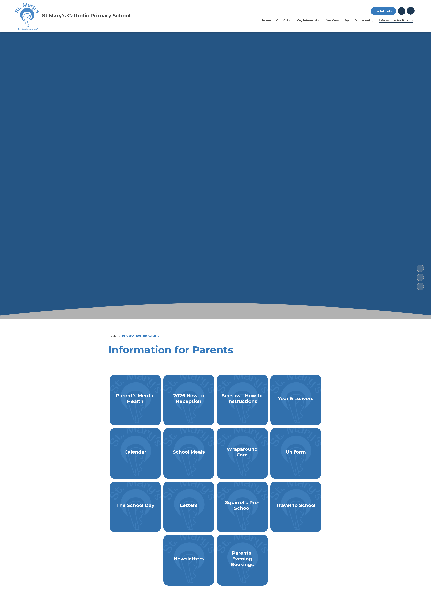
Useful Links (383, 11)
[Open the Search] (401, 11)
